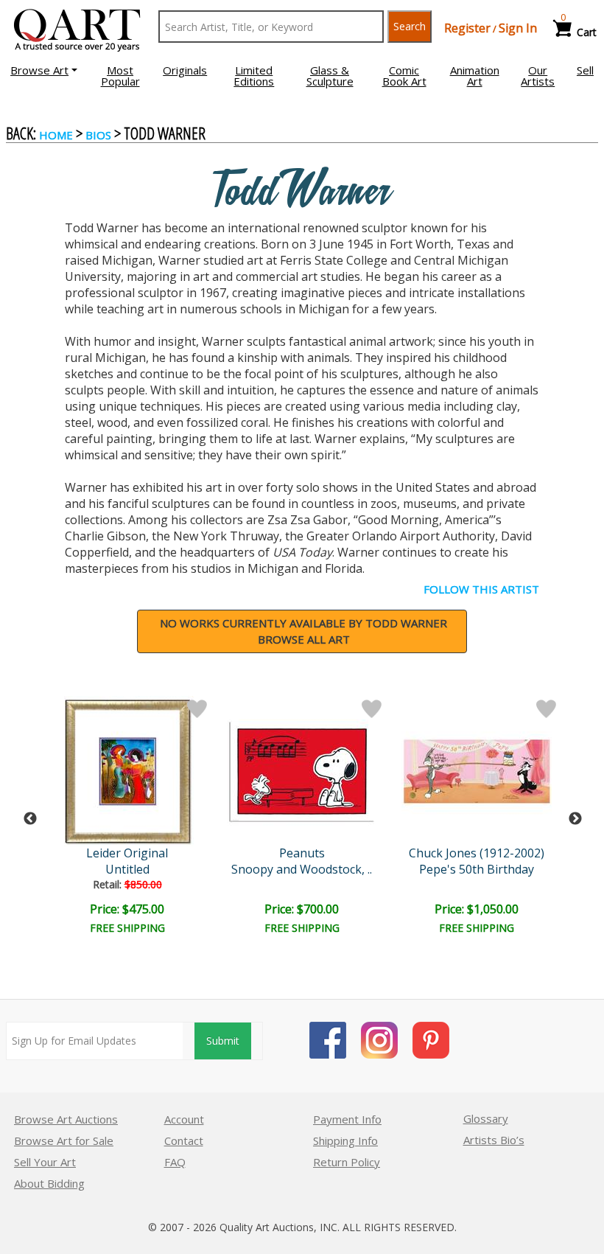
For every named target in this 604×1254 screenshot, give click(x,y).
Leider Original (127, 853)
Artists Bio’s (493, 1139)
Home (56, 135)
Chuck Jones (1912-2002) (476, 853)
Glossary (485, 1118)
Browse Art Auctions (66, 1119)
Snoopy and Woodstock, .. (301, 869)
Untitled (127, 869)
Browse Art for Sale (63, 1140)
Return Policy (346, 1161)
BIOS (98, 135)
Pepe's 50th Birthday (476, 869)
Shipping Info (345, 1140)
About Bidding (49, 1183)
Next (575, 819)
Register (467, 28)
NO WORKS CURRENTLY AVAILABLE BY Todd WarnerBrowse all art (303, 631)
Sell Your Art (45, 1161)
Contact (183, 1140)
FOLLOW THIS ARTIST (481, 589)
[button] (43, 70)
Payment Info (347, 1119)
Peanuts (302, 853)
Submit (222, 1041)
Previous (30, 819)
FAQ (175, 1161)
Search (409, 26)
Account (184, 1119)
